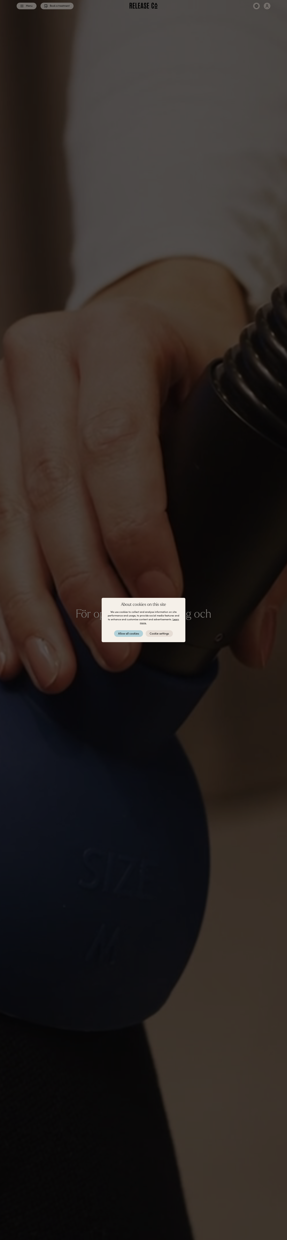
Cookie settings (159, 633)
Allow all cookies (128, 633)
